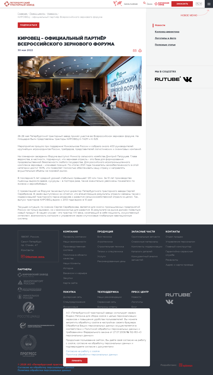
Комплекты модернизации (146, 246)
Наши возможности (74, 241)
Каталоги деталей (141, 251)
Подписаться (28, 25)
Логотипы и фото (165, 38)
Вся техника (104, 236)
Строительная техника (110, 246)
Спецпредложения (74, 302)
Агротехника (105, 241)
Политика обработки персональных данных (44, 370)
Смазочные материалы (144, 241)
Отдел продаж (174, 236)
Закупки (68, 278)
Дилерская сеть (72, 297)
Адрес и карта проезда (179, 265)
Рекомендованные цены (111, 261)
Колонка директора (167, 32)
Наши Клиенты (72, 263)
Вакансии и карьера (75, 273)
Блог (134, 307)
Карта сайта (70, 283)
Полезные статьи (165, 45)
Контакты (27, 250)
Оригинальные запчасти (145, 236)
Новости (160, 25)
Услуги (101, 256)
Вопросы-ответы (107, 307)
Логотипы (137, 302)
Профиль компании (74, 236)
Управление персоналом (180, 241)
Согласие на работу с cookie (83, 351)
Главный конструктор (178, 246)
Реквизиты (172, 260)
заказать (182, 4)
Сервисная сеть (106, 302)
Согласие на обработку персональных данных (46, 367)
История (68, 268)
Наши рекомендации (109, 297)
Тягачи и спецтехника (110, 251)
